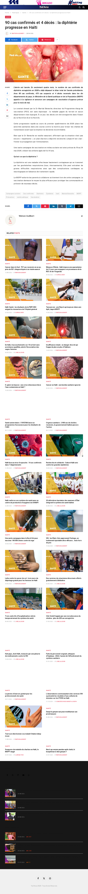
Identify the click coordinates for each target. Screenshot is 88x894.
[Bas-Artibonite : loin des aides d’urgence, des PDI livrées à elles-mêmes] (10, 793)
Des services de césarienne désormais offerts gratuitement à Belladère (63, 579)
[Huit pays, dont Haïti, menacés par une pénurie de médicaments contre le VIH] (23, 636)
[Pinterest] (7, 110)
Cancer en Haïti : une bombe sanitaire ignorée (63, 385)
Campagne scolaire (13, 193)
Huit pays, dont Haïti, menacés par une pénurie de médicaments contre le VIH (22, 655)
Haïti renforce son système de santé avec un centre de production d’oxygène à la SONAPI (21, 502)
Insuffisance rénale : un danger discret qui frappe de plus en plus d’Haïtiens (62, 346)
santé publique (22, 197)
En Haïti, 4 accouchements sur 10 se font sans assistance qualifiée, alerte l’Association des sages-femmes (22, 347)
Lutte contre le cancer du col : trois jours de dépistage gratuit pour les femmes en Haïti (21, 579)
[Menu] (4, 7)
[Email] (7, 116)
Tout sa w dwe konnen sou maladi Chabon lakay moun (23, 735)
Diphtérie (40, 193)
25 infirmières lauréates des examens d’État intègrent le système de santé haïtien (62, 502)
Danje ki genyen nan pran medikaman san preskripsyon (61, 713)
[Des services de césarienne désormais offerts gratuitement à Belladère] (64, 561)
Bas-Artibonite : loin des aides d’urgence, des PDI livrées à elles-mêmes (45, 790)
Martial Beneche (68, 193)
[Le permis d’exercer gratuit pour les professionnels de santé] (23, 676)
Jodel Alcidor (19, 352)
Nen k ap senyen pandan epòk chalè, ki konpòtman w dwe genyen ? (60, 751)
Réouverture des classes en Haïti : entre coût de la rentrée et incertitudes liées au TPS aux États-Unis (50, 803)
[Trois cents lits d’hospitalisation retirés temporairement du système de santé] (23, 599)
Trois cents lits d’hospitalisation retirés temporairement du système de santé (20, 617)
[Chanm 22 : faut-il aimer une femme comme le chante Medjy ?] (10, 836)
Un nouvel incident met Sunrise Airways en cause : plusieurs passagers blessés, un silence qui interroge (49, 858)
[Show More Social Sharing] (57, 40)
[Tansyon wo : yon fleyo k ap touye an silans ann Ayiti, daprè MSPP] (64, 290)
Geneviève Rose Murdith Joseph (66, 701)
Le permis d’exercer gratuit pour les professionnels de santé (18, 695)
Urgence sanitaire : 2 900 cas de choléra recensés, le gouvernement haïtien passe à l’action (62, 425)
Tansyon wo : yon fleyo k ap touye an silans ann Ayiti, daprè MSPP (63, 308)
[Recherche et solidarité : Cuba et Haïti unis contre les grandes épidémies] (64, 445)
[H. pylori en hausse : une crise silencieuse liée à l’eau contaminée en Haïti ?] (23, 367)
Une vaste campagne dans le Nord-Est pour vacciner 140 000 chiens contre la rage (21, 539)
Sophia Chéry (60, 274)
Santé (8, 17)
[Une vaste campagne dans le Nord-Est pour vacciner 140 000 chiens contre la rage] (23, 521)
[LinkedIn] (7, 104)
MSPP (79, 193)
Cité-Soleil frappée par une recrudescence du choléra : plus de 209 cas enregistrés (63, 617)
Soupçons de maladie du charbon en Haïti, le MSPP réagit (22, 751)
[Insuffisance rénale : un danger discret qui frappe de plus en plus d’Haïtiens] (64, 328)
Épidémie (49, 193)
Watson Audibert (18, 33)
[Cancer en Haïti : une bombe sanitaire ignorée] (64, 367)
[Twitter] (7, 99)
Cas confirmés (28, 193)
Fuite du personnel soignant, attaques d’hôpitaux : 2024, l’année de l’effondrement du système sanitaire (63, 656)
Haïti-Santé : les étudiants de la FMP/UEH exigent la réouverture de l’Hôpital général (21, 308)
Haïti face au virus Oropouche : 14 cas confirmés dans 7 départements (23, 464)
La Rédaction (19, 755)
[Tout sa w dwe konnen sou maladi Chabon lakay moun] (23, 717)
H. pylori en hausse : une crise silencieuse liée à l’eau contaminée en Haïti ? (23, 386)
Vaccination (35, 197)
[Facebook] (7, 93)
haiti (57, 193)
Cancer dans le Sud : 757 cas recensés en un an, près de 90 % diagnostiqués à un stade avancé (23, 268)
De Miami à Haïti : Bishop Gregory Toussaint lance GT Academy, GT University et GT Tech (49, 846)
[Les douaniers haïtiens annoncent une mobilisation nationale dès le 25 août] (10, 816)
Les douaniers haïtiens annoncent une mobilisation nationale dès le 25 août (46, 814)
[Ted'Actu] (44, 7)
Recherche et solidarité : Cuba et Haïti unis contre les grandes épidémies (62, 464)
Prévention (10, 197)
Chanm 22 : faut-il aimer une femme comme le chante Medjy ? (41, 833)
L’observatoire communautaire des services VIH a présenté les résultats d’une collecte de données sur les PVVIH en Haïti (64, 696)
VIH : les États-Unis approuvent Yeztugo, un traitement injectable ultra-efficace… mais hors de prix (64, 540)
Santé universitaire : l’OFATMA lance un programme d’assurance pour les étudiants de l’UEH (22, 425)
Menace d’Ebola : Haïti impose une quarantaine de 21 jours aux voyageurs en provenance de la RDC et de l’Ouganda (63, 269)
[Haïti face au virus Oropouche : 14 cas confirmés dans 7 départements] (23, 445)
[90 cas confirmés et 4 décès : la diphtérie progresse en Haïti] (44, 63)
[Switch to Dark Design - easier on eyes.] (79, 7)
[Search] (83, 7)
